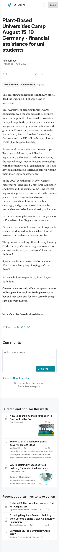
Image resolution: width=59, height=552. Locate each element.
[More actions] (54, 73)
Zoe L (28, 537)
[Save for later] (42, 73)
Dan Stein (14, 422)
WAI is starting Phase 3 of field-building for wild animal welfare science (28, 468)
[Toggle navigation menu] (4, 5)
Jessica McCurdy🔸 (19, 525)
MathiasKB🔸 (16, 448)
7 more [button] (40, 84)
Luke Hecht (15, 471)
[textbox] (29, 357)
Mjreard (13, 509)
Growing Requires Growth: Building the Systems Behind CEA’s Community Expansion (32, 519)
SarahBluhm (23, 509)
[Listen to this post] (36, 73)
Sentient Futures (17, 537)
